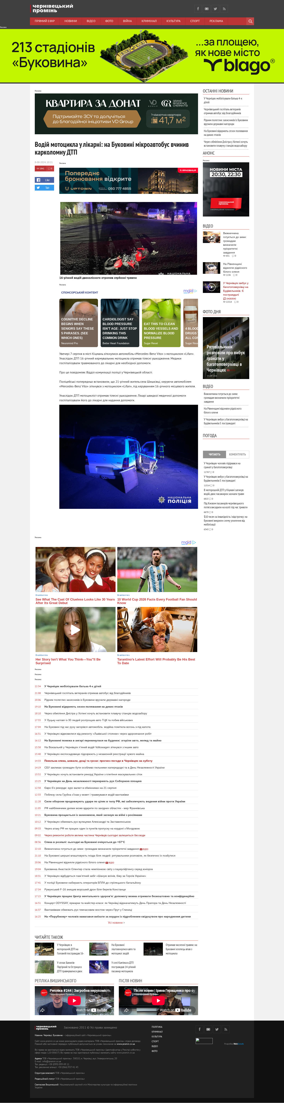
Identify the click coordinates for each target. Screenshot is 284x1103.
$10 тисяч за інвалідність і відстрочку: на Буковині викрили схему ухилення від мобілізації (225, 520)
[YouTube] (207, 9)
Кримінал (149, 21)
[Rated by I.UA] (204, 1043)
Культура (173, 21)
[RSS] (224, 9)
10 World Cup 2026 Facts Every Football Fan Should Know (157, 601)
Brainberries (42, 595)
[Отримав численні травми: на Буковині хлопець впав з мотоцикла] (153, 949)
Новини (71, 21)
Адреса (38, 1058)
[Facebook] (198, 9)
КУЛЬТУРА (157, 1036)
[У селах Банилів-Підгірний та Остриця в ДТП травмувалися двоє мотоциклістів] (44, 966)
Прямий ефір (45, 21)
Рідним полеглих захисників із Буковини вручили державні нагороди (226, 122)
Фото (109, 21)
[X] (215, 9)
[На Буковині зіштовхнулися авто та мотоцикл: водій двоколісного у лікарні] (99, 949)
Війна (127, 21)
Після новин (130, 980)
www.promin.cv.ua (126, 1044)
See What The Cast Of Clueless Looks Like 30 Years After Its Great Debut (75, 601)
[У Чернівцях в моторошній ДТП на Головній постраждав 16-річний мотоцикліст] (44, 949)
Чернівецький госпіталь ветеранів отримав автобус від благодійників (222, 111)
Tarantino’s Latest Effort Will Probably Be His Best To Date (156, 661)
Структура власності (45, 1073)
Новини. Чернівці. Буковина (49, 1035)
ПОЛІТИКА (157, 1027)
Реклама (216, 21)
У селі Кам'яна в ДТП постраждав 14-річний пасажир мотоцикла (123, 967)
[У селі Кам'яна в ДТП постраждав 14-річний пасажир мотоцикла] (99, 966)
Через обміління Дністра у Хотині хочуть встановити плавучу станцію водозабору (226, 143)
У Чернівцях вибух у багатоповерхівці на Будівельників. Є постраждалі (226, 421)
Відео (91, 21)
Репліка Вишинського (55, 980)
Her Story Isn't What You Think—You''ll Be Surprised (68, 661)
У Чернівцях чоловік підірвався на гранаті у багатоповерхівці (222, 465)
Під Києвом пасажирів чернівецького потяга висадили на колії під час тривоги (225, 505)
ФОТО (154, 1051)
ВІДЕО (155, 1046)
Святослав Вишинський (47, 1084)
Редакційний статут (45, 1079)
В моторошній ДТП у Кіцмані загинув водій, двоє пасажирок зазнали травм (224, 492)
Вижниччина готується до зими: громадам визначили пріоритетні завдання (221, 397)
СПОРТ (155, 1041)
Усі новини (115, 923)
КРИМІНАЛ (157, 1032)
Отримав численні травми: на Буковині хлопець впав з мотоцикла (181, 949)
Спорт (195, 21)
